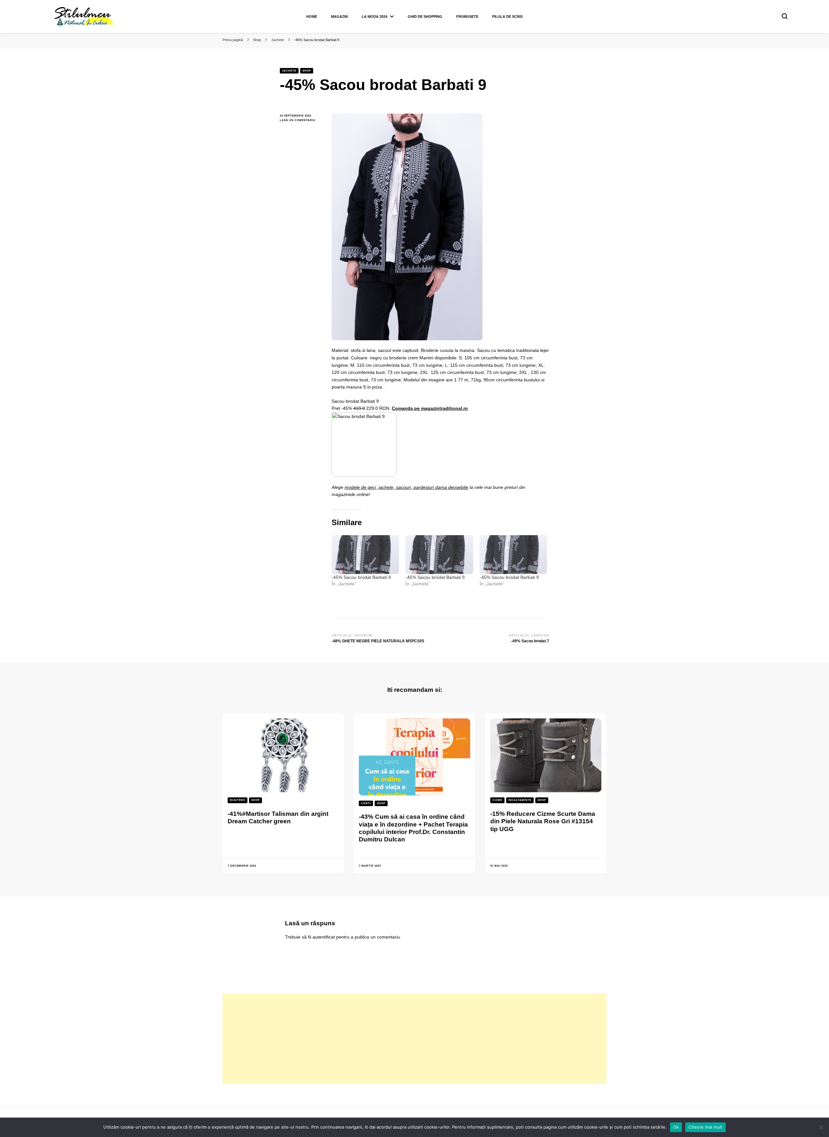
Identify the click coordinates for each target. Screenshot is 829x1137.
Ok (676, 1127)
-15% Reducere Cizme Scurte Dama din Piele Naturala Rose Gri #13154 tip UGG (542, 821)
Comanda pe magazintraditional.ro (430, 408)
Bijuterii (237, 800)
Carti (366, 803)
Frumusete (467, 16)
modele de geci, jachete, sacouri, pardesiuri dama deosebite (406, 487)
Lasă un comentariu (301, 120)
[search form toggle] (785, 16)
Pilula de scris (507, 16)
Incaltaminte (519, 800)
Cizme (497, 800)
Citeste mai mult (705, 1127)
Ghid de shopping (425, 16)
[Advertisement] (414, 1038)
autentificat (323, 937)
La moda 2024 (374, 16)
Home (311, 16)
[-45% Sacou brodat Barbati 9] (365, 554)
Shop (306, 70)
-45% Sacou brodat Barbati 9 (361, 577)
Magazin (339, 16)
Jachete (289, 70)
